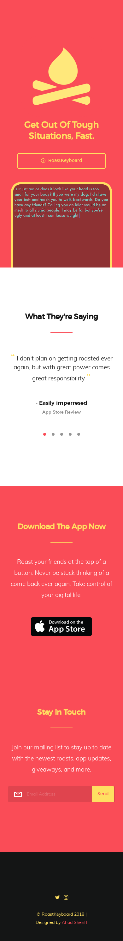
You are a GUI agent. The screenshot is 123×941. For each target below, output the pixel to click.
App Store (61, 626)
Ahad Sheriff (74, 922)
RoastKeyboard (64, 160)
